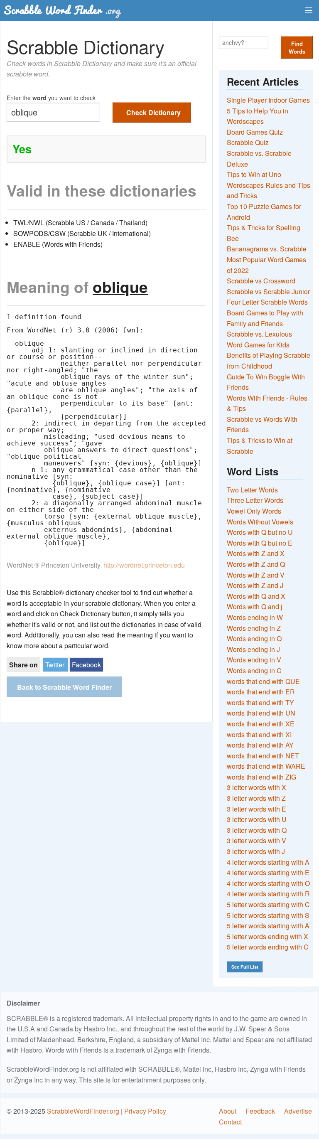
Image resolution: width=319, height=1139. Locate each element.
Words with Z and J (255, 585)
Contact (230, 1122)
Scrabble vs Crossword (261, 280)
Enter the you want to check (51, 97)
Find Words (297, 47)
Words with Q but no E (259, 543)
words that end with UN (261, 713)
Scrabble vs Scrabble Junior (268, 291)
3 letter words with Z (256, 798)
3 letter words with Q (257, 830)
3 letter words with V (256, 840)
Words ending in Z (254, 628)
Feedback (260, 1111)
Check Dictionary (153, 112)
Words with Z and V (256, 575)
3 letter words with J (256, 851)
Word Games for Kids (258, 344)
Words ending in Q (254, 638)
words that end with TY (260, 702)
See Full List (244, 967)
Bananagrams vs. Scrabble (267, 248)
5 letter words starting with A (268, 925)
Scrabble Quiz (248, 142)
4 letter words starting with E (268, 872)
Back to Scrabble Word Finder (64, 687)
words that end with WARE (266, 766)
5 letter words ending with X (267, 936)
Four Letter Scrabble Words (267, 302)
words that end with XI (259, 734)
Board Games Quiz (255, 132)
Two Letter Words (252, 489)
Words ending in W (255, 617)
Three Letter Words (255, 500)
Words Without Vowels (260, 521)
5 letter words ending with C (268, 947)
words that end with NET (263, 755)
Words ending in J (253, 649)
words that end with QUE (263, 681)
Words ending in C (254, 670)
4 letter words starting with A (268, 862)
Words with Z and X (256, 553)
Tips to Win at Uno (254, 174)
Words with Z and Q (256, 564)
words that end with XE (260, 723)
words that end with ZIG (261, 777)
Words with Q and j (254, 606)
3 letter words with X (256, 787)
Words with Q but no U (260, 532)
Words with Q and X (256, 596)
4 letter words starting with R (268, 893)
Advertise (298, 1111)
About (227, 1111)
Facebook (86, 664)
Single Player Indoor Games (268, 100)
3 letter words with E (256, 809)
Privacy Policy (145, 1111)
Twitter (54, 664)
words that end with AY (260, 745)
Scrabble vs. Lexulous (259, 334)
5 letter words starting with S (268, 915)
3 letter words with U (257, 819)
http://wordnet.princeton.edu (144, 565)
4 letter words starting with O (268, 883)
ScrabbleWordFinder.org (83, 1111)
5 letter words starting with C (268, 904)
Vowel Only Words (254, 511)
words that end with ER (261, 691)
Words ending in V (254, 659)
